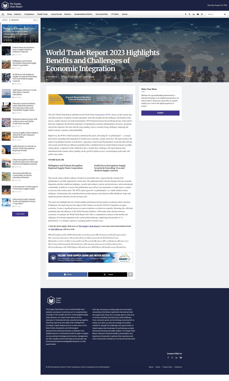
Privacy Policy (167, 367)
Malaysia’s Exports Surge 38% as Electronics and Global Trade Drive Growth (25, 121)
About (151, 367)
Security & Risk (102, 14)
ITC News (115, 14)
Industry (17, 14)
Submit (160, 113)
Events (125, 14)
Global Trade (42, 14)
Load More (20, 214)
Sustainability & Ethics (83, 14)
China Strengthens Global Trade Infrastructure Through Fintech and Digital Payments (25, 162)
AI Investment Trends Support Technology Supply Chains (25, 188)
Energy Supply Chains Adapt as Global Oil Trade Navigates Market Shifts (25, 135)
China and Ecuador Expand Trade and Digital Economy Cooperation (24, 201)
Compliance (29, 14)
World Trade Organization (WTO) (98, 114)
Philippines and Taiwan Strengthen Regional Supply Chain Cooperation (24, 63)
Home (9, 14)
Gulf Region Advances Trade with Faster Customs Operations (24, 92)
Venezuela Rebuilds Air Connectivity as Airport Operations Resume (22, 175)
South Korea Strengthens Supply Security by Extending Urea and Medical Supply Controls (25, 77)
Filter (34, 20)
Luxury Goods (56, 14)
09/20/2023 (65, 77)
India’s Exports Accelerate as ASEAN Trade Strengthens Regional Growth (24, 148)
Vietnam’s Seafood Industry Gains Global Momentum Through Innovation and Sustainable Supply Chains (24, 106)
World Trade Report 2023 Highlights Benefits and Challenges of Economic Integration (16, 32)
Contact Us (178, 367)
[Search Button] (225, 14)
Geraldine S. (52, 77)
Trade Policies (88, 77)
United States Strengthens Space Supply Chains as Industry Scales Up (23, 49)
